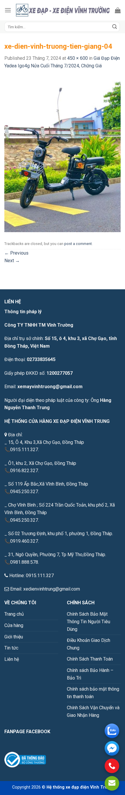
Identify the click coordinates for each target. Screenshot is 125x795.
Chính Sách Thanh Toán (90, 659)
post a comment (78, 243)
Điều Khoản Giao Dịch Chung (88, 644)
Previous (16, 253)
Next (12, 260)
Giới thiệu (13, 637)
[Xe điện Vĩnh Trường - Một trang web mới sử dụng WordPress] (63, 10)
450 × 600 (77, 58)
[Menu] (7, 10)
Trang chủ (14, 614)
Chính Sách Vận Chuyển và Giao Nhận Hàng (93, 711)
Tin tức (11, 648)
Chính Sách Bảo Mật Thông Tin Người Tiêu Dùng (88, 621)
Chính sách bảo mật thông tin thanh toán (93, 692)
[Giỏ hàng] (118, 10)
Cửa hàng (13, 625)
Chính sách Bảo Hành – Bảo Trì (90, 674)
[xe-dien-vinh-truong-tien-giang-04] (62, 154)
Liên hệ (11, 659)
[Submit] (114, 27)
